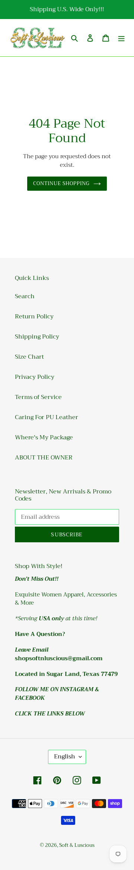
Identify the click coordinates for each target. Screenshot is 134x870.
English (64, 756)
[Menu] (121, 37)
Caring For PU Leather (46, 417)
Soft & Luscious (77, 845)
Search (25, 296)
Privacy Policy (34, 377)
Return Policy (34, 316)
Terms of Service (38, 397)
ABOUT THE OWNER (44, 457)
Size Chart (29, 357)
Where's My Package (44, 437)
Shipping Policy (37, 336)
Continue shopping (61, 183)
